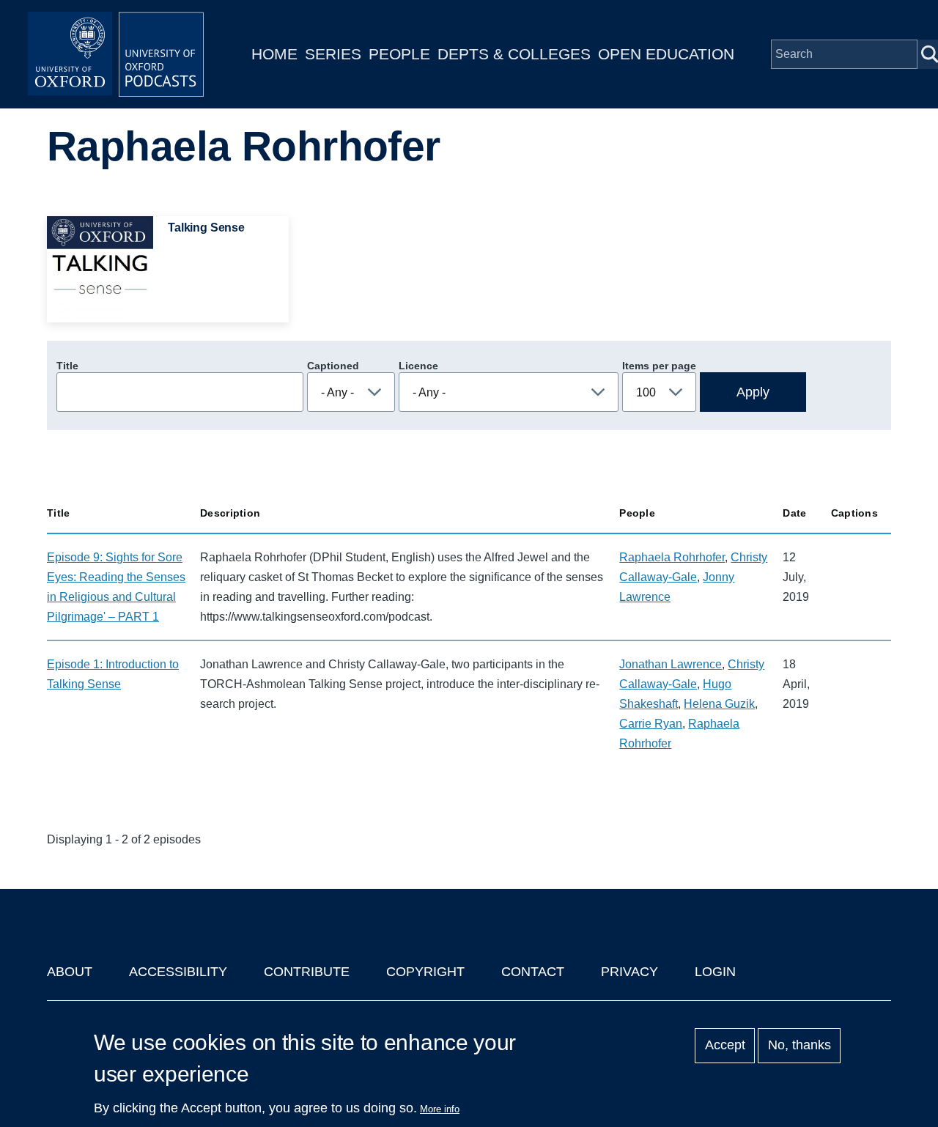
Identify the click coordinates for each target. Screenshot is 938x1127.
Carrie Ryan (650, 723)
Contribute (307, 971)
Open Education (666, 53)
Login (715, 971)
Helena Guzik (719, 704)
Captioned (333, 366)
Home (274, 53)
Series (333, 53)
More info (439, 1109)
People (399, 53)
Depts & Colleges (514, 53)
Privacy (629, 971)
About (69, 971)
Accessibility (178, 971)
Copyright (425, 971)
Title (67, 366)
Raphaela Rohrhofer (672, 557)
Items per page (659, 366)
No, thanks (799, 1045)
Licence (418, 366)
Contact (532, 971)
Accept (725, 1045)
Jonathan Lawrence (670, 664)
